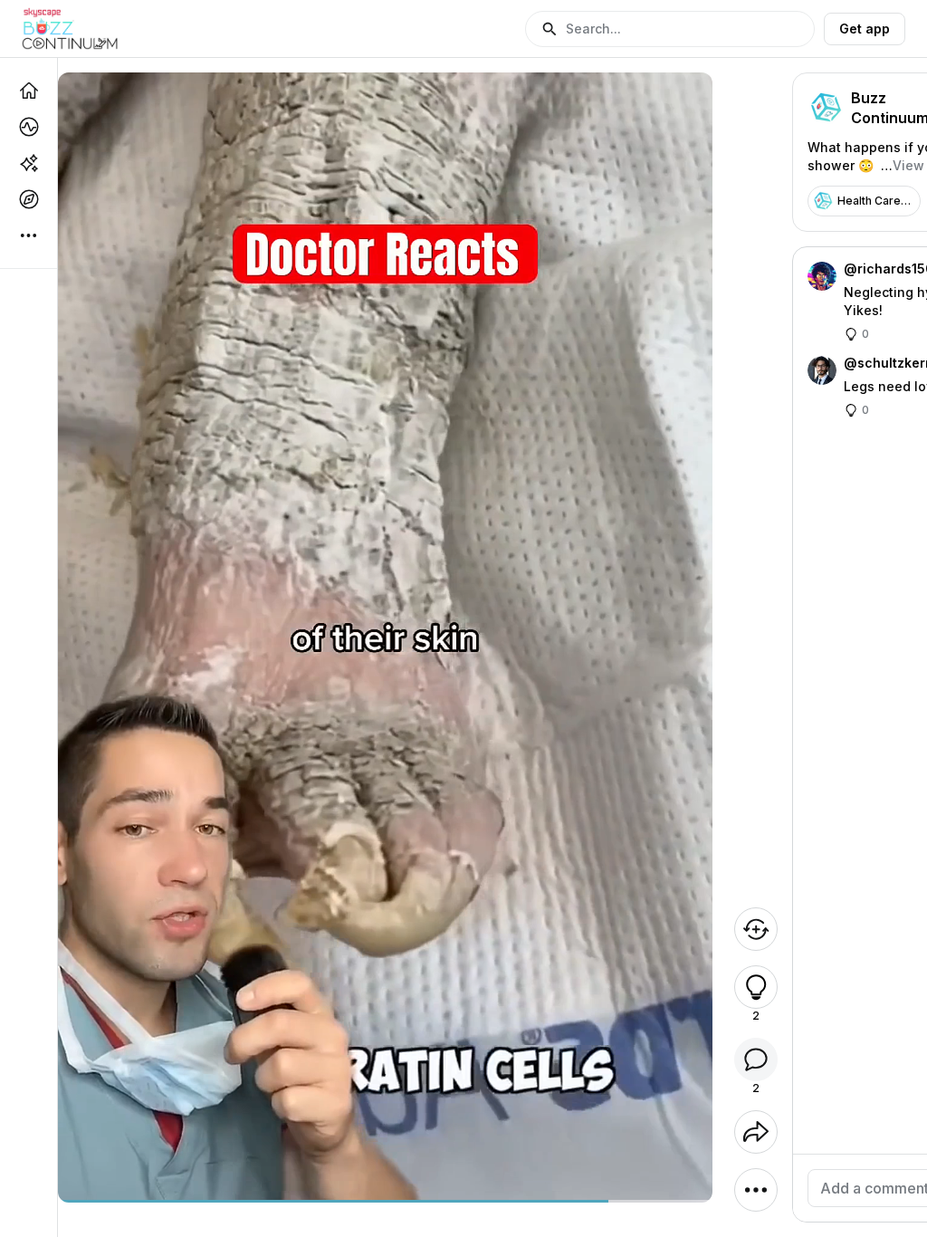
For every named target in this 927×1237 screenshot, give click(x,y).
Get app (864, 28)
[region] (385, 1201)
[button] (670, 29)
